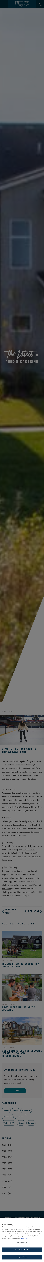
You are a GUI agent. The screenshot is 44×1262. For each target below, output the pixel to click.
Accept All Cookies (22, 1257)
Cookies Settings (22, 1242)
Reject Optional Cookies (22, 1250)
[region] (22, 1240)
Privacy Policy (24, 1238)
